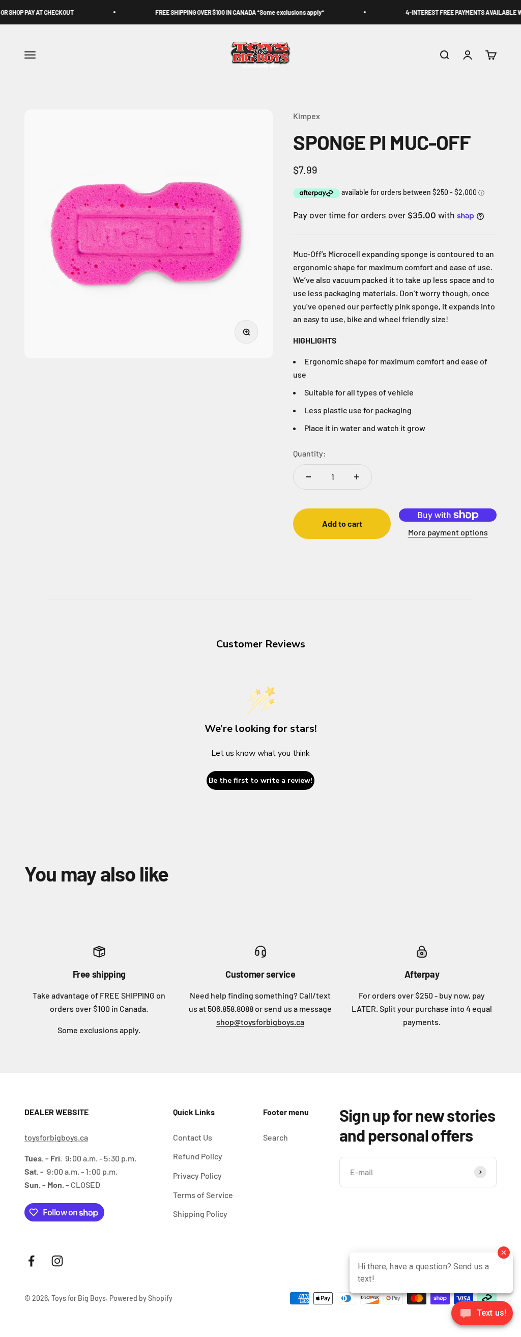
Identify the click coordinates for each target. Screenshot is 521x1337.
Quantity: (309, 453)
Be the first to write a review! (260, 780)
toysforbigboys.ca (56, 1137)
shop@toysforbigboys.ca (260, 1022)
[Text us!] (482, 1314)
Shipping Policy (200, 1213)
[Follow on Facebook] (31, 1261)
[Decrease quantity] (308, 477)
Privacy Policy (197, 1175)
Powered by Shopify (140, 1298)
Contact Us (192, 1137)
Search (275, 1137)
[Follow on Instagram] (57, 1261)
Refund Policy (197, 1156)
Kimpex (306, 116)
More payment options (448, 532)
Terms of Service (203, 1195)
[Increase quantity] (356, 477)
